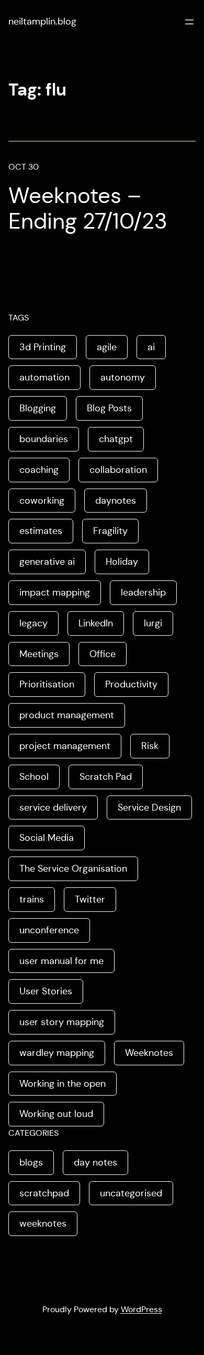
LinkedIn (95, 623)
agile (107, 347)
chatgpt (116, 439)
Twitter (90, 899)
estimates (40, 531)
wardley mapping (56, 1053)
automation (44, 377)
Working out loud (56, 1114)
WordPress (141, 1309)
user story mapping (61, 1022)
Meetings (39, 654)
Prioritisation (46, 684)
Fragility (110, 531)
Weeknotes (149, 1053)
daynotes (115, 500)
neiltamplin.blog (42, 21)
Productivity (131, 684)
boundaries (43, 439)
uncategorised (131, 1193)
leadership (143, 592)
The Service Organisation (73, 868)
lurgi (153, 623)
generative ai (47, 561)
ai (151, 347)
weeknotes (42, 1223)
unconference (49, 930)
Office (102, 654)
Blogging (37, 408)
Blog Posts (109, 408)
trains (31, 899)
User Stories (45, 991)
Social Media (46, 837)
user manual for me (61, 961)
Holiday (122, 561)
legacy (33, 623)
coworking (41, 500)
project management (64, 746)
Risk (149, 746)
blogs (31, 1162)
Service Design (149, 807)
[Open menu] (189, 22)
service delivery (53, 807)
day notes (95, 1162)
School (34, 776)
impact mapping (54, 592)
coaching (39, 470)
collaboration (118, 470)
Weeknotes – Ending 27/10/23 (87, 208)
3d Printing (42, 347)
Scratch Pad (106, 776)
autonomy (122, 377)
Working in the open (62, 1083)
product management (66, 715)
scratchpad (44, 1193)
